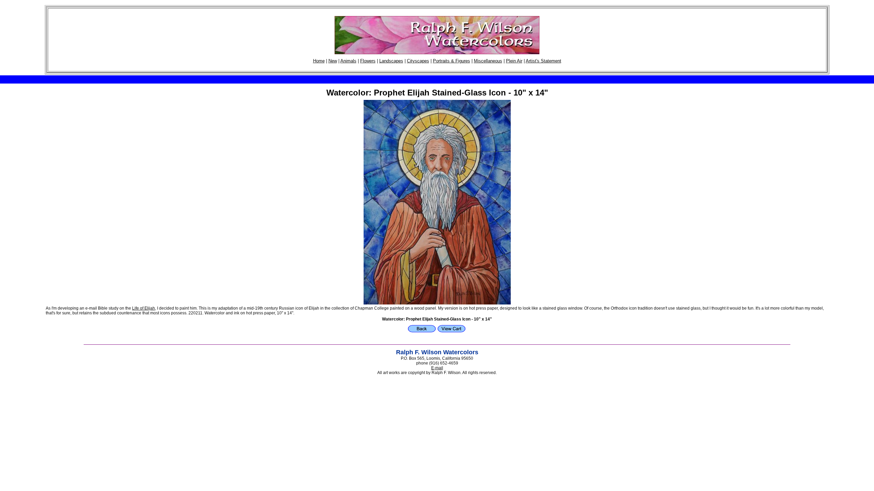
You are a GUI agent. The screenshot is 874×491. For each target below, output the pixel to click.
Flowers (368, 60)
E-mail (437, 368)
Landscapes (391, 60)
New (332, 60)
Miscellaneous (488, 60)
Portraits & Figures (451, 60)
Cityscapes (418, 60)
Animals (348, 60)
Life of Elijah (143, 308)
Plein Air (514, 60)
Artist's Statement (543, 60)
